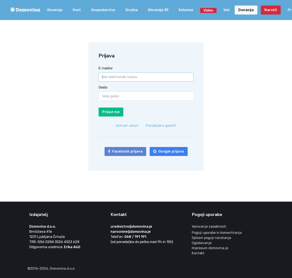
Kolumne (186, 10)
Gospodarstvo (103, 10)
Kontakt (198, 253)
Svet (77, 10)
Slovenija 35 (158, 10)
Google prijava (171, 151)
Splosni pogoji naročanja (211, 238)
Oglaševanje (202, 243)
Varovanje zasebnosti (209, 226)
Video (208, 10)
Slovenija (54, 10)
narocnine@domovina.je (131, 232)
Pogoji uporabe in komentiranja (217, 233)
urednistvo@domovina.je (131, 226)
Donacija (246, 10)
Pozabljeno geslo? (161, 126)
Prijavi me (111, 112)
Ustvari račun (127, 126)
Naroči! (270, 10)
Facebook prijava (127, 151)
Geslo (103, 87)
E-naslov (106, 68)
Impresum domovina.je (210, 248)
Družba (131, 10)
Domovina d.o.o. (42, 226)
